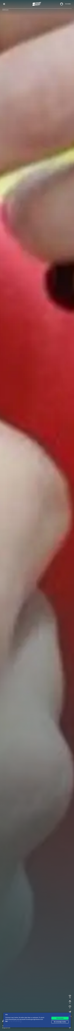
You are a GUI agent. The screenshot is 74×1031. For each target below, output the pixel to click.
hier (6, 1021)
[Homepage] (37, 3)
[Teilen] (70, 1012)
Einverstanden (60, 1018)
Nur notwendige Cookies (60, 1021)
